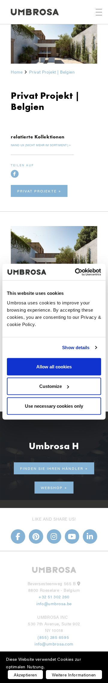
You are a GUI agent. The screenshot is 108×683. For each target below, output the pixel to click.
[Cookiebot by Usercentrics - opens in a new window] (76, 272)
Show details (75, 347)
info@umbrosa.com (54, 644)
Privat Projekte (37, 191)
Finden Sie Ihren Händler (51, 468)
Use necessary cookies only (54, 405)
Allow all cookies (54, 366)
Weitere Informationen (74, 675)
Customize (50, 386)
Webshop (52, 487)
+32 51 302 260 (54, 597)
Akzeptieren (25, 675)
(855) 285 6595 (54, 637)
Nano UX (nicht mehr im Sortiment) (39, 145)
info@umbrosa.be (53, 603)
